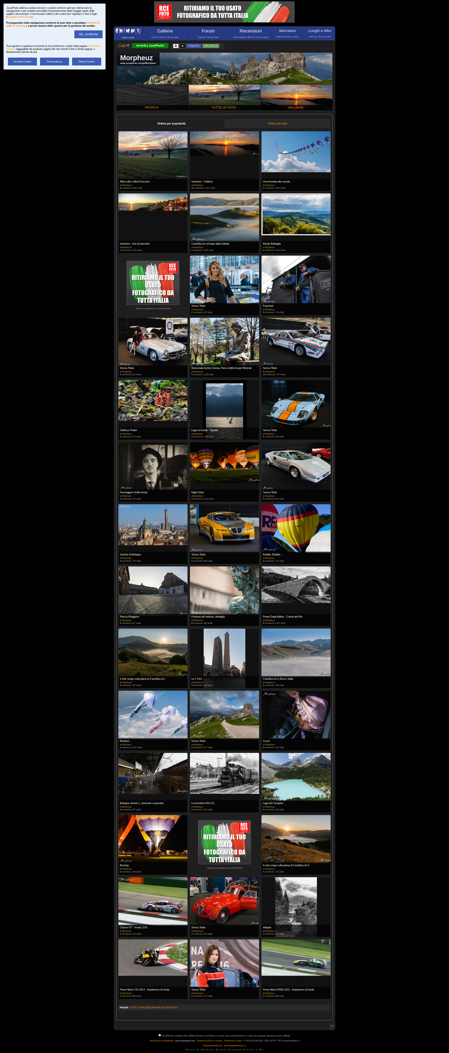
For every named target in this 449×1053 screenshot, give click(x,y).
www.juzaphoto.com (212, 1045)
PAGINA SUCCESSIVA (165, 1007)
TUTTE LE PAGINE (140, 1007)
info (168, 308)
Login (123, 45)
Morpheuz (127, 185)
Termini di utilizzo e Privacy (209, 1040)
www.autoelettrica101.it (235, 1045)
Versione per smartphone (162, 1040)
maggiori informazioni (19, 16)
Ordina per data (277, 123)
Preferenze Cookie (233, 1040)
